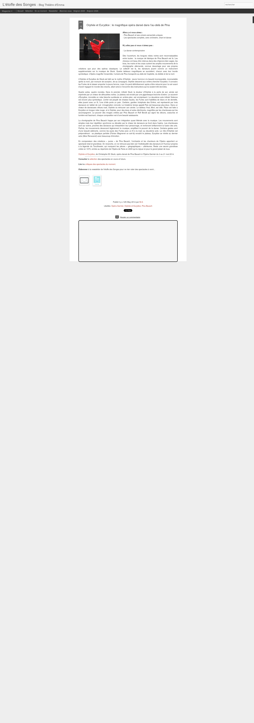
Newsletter (53, 11)
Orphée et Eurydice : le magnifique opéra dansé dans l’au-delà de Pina (128, 25)
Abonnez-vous (66, 11)
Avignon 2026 (92, 11)
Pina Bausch (147, 206)
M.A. (141, 202)
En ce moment (41, 11)
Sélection (29, 11)
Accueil (20, 11)
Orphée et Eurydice (86, 154)
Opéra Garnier (117, 206)
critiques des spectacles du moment (100, 164)
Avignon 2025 (79, 11)
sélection (93, 159)
